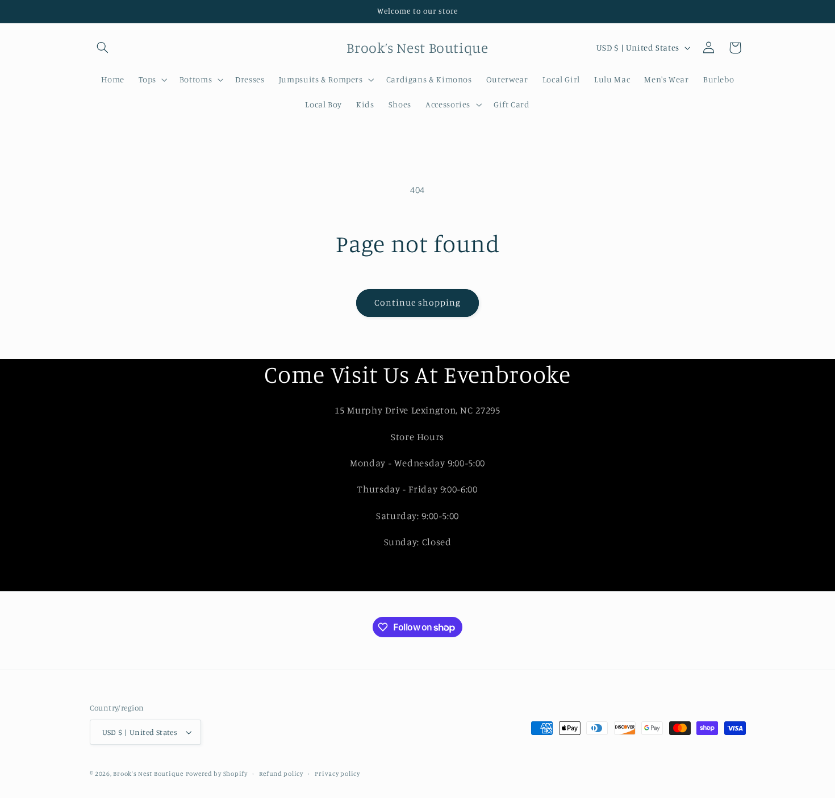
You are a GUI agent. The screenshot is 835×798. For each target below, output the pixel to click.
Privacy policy (337, 774)
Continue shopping (417, 302)
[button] (103, 48)
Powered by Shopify (217, 774)
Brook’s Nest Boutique (148, 774)
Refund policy (281, 774)
